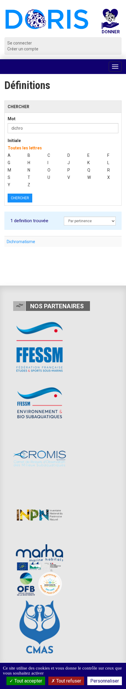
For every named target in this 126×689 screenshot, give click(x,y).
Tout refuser (68, 681)
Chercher (20, 198)
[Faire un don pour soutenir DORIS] (110, 23)
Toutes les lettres (25, 148)
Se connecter (19, 43)
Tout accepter (27, 681)
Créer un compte (22, 49)
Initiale (14, 140)
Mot (12, 118)
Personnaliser (104, 681)
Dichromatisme (21, 241)
